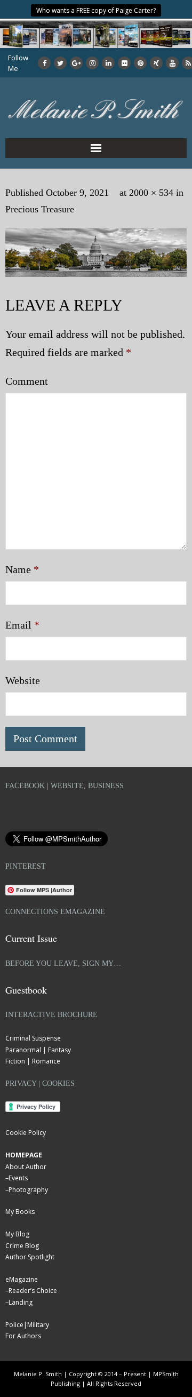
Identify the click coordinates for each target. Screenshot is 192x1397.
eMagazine (21, 1279)
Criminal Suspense (33, 1038)
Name (22, 569)
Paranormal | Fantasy (38, 1049)
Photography (28, 1189)
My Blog (17, 1234)
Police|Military (27, 1324)
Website (22, 680)
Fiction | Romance (32, 1061)
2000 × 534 (151, 192)
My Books (20, 1211)
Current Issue (31, 938)
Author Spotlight (29, 1256)
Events (18, 1177)
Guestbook (26, 989)
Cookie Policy (25, 1132)
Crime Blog (22, 1245)
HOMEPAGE (23, 1155)
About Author (25, 1166)
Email (22, 625)
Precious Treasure (39, 209)
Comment (26, 381)
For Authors (23, 1335)
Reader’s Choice (33, 1290)
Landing (21, 1302)
